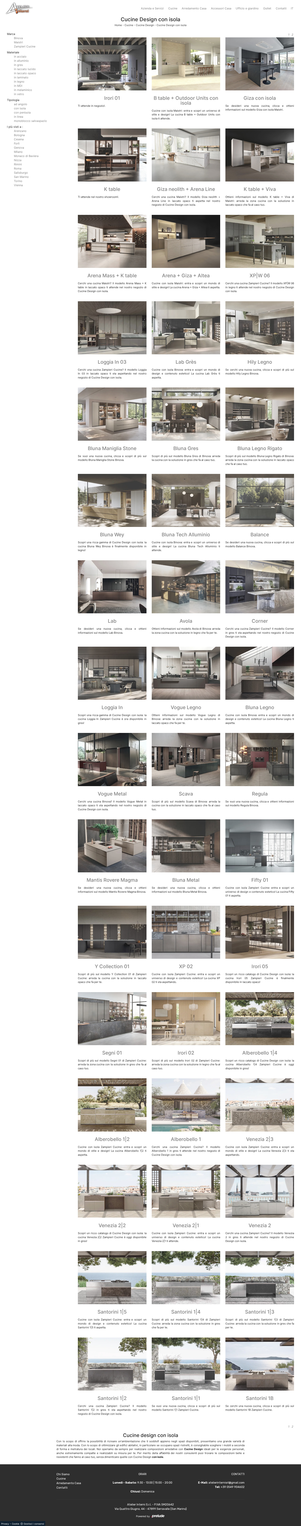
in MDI (18, 85)
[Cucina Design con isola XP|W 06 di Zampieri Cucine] (259, 241)
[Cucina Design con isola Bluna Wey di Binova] (112, 500)
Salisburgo (21, 172)
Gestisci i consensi (34, 1523)
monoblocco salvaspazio (30, 121)
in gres (18, 65)
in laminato (21, 77)
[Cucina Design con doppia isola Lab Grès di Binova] (186, 327)
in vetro (19, 94)
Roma (17, 168)
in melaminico (23, 90)
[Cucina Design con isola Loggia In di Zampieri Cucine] (112, 673)
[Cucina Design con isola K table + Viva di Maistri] (259, 154)
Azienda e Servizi (152, 8)
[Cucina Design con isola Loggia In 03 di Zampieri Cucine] (112, 327)
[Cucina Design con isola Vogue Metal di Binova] (112, 759)
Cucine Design (145, 25)
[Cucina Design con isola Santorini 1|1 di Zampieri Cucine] (186, 1364)
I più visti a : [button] (15, 126)
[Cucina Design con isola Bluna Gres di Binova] (186, 414)
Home (118, 25)
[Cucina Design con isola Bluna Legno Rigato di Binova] (259, 414)
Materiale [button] (13, 52)
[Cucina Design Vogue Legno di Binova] (186, 673)
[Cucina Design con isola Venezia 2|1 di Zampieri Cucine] (186, 1191)
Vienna (18, 185)
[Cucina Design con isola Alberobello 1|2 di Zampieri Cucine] (112, 1104)
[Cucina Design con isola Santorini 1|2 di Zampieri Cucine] (112, 1364)
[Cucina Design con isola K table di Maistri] (112, 154)
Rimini (18, 164)
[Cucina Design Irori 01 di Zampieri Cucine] (112, 63)
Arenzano (20, 131)
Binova (18, 38)
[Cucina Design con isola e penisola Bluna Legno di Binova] (259, 673)
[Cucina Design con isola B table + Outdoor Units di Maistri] (186, 63)
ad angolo (20, 104)
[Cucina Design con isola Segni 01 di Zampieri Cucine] (112, 1018)
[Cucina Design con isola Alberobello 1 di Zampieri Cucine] (186, 1104)
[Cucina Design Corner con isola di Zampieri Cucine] (259, 586)
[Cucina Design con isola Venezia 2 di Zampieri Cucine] (259, 1191)
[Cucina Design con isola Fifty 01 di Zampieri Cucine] (259, 845)
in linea (18, 116)
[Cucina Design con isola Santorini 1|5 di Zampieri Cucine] (112, 1277)
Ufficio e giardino (247, 8)
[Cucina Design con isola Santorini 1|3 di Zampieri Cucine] (259, 1277)
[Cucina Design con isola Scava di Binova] (186, 759)
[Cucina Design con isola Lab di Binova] (112, 586)
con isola (20, 108)
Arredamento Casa (194, 8)
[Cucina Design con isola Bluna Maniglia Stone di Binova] (112, 414)
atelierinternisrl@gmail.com (227, 1482)
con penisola (22, 112)
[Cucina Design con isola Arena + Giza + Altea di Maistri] (186, 241)
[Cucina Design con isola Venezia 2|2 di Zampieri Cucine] (112, 1191)
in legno (19, 81)
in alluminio (21, 60)
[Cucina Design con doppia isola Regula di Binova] (259, 759)
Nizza (17, 160)
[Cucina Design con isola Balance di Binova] (259, 500)
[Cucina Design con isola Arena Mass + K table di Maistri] (112, 241)
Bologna (19, 135)
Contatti (281, 8)
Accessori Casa (221, 8)
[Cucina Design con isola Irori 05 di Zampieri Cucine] (259, 932)
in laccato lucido (25, 69)
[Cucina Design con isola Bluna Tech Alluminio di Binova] (186, 500)
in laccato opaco (25, 73)
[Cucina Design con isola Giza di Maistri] (259, 63)
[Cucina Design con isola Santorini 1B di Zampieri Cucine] (259, 1364)
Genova (19, 147)
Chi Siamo (63, 1474)
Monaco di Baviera (26, 156)
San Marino (21, 177)
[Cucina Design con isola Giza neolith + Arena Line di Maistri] (186, 154)
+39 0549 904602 (233, 1487)
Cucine (172, 8)
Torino (18, 181)
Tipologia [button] (13, 100)
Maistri (18, 42)
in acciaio (20, 56)
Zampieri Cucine (24, 46)
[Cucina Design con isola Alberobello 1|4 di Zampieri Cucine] (259, 1018)
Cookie (15, 1523)
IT (292, 8)
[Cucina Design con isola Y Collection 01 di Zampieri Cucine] (112, 932)
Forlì (17, 143)
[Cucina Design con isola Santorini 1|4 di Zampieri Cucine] (186, 1277)
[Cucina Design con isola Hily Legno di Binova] (259, 327)
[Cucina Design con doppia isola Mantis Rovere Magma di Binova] (112, 845)
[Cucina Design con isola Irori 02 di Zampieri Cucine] (186, 1018)
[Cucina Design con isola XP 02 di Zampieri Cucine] (186, 932)
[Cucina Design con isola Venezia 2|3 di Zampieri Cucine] (259, 1104)
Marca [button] (11, 34)
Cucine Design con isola (171, 25)
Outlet (267, 8)
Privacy (5, 1523)
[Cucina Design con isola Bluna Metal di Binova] (186, 845)
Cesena (19, 139)
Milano (18, 152)
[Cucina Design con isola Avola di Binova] (186, 586)
